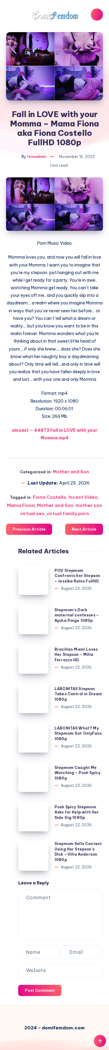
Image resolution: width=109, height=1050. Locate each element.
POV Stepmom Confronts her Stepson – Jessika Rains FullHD (77, 575)
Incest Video (83, 497)
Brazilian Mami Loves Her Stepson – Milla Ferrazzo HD (76, 654)
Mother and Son (71, 472)
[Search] (97, 14)
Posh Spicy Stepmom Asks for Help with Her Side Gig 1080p (76, 812)
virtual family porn (68, 513)
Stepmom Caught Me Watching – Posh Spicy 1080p (77, 772)
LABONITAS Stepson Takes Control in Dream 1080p (78, 694)
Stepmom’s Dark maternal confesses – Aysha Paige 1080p (76, 615)
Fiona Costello (49, 497)
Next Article (84, 529)
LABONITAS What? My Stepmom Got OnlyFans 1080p (78, 733)
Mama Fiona (21, 505)
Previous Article (29, 529)
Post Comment (40, 990)
